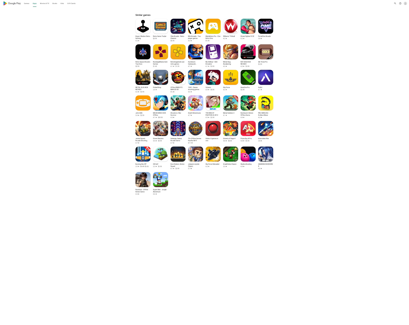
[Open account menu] (405, 3)
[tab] (26, 3)
